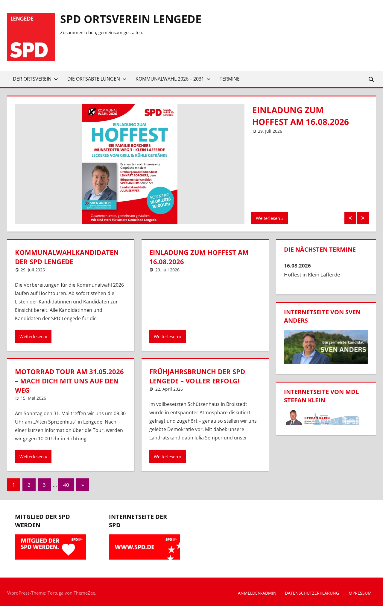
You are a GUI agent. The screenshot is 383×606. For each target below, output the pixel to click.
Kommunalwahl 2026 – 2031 (170, 78)
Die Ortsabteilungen (93, 78)
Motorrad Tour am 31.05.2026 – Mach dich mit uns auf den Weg (69, 381)
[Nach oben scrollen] (373, 596)
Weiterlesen (268, 218)
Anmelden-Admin (257, 593)
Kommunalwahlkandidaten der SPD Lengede (67, 257)
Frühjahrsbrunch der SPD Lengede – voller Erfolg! (197, 376)
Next (363, 218)
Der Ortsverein (32, 78)
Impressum (359, 593)
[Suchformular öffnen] (372, 79)
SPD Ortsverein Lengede (130, 19)
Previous (350, 218)
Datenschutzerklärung (312, 593)
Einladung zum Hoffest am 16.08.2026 (300, 115)
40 (66, 484)
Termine (230, 78)
